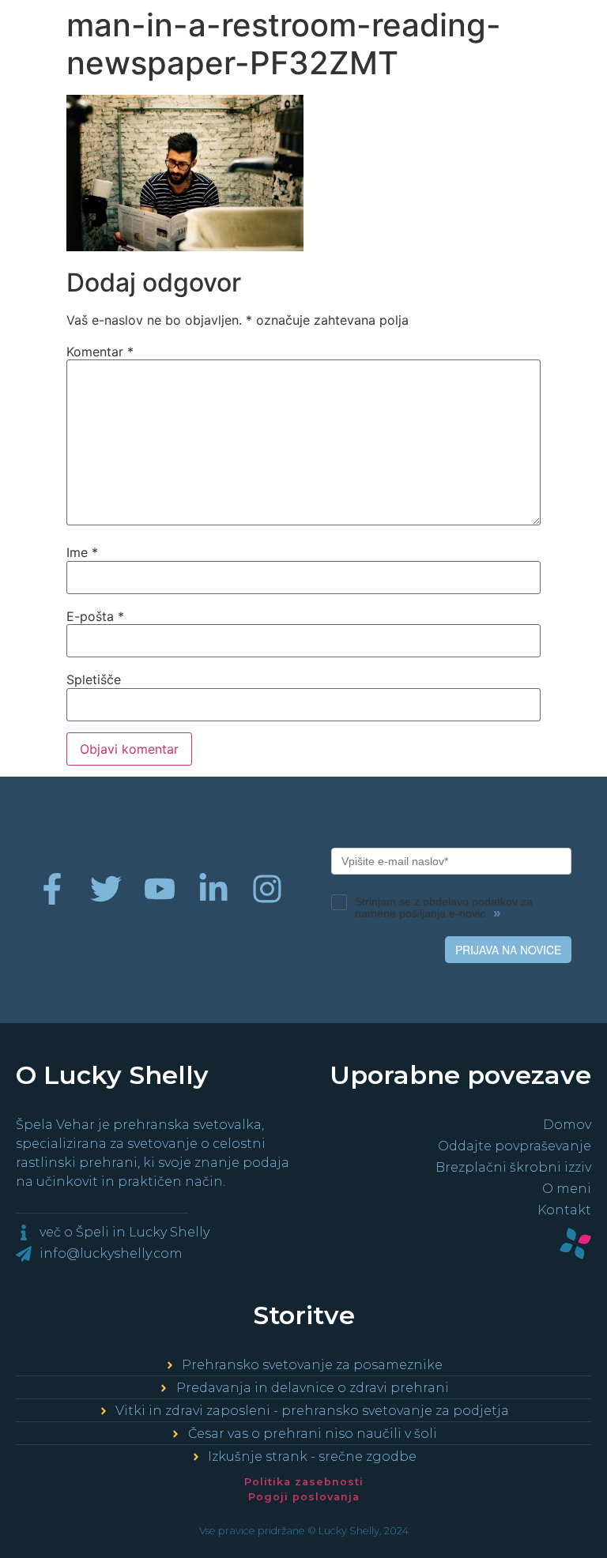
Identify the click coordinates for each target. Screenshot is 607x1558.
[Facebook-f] (52, 889)
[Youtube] (160, 889)
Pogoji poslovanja (304, 1497)
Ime (82, 552)
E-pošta (95, 616)
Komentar (100, 351)
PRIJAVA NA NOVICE (508, 950)
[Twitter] (106, 889)
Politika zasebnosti (304, 1482)
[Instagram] (267, 889)
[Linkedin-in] (213, 889)
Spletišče (93, 679)
